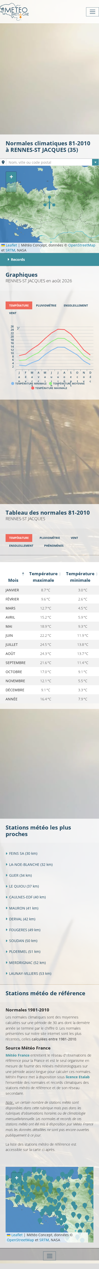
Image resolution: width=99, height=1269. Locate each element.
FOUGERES (24, 929)
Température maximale (43, 577)
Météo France (17, 1055)
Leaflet (11, 245)
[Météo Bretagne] (14, 12)
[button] (49, 202)
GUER (20, 875)
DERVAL (22, 919)
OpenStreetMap (81, 245)
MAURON (23, 908)
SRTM (10, 250)
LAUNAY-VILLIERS (30, 973)
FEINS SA (23, 853)
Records (18, 259)
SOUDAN (23, 940)
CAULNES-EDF (27, 897)
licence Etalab (78, 1076)
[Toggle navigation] (92, 11)
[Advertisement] (49, 78)
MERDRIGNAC (27, 962)
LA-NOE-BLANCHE (31, 864)
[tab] (19, 305)
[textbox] (53, 162)
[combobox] (52, 162)
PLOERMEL (24, 951)
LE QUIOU (24, 886)
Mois (13, 580)
